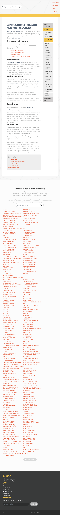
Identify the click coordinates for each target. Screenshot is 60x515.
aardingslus (27, 241)
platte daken (27, 298)
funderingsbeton (28, 251)
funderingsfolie (8, 251)
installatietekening (9, 374)
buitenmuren (7, 270)
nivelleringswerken (9, 234)
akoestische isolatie (9, 296)
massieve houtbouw (9, 287)
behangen (26, 410)
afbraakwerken (8, 230)
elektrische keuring (29, 376)
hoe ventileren (28, 323)
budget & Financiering (30, 215)
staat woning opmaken (10, 224)
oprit (24, 447)
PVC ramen (6, 340)
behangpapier (7, 410)
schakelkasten (8, 370)
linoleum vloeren (48, 51)
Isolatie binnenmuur (29, 291)
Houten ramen (8, 342)
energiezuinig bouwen (10, 219)
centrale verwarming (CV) (11, 345)
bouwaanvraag (8, 215)
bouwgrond (27, 209)
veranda (25, 343)
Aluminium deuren (9, 334)
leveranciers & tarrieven (11, 379)
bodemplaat (7, 253)
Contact (54, 12)
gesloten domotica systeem (32, 389)
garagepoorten (8, 343)
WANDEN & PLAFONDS (47, 25)
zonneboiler (27, 347)
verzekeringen (27, 221)
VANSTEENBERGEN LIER (29, 451)
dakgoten (26, 319)
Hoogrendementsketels (31, 359)
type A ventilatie (28, 325)
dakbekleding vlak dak (30, 306)
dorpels (6, 272)
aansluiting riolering (30, 258)
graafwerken (27, 236)
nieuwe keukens (8, 432)
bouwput (6, 238)
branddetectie (8, 396)
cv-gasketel (26, 357)
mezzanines (26, 428)
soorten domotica (9, 385)
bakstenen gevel (8, 275)
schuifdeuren (27, 334)
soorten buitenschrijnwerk (32, 328)
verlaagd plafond (29, 404)
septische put (27, 243)
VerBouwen (27, 201)
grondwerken (27, 230)
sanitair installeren (29, 355)
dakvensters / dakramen (11, 321)
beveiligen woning (9, 398)
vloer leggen (12, 164)
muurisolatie (27, 292)
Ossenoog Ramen (28, 340)
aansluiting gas (28, 260)
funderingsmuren (29, 253)
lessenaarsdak (27, 300)
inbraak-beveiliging (9, 394)
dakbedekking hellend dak (32, 302)
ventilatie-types (8, 325)
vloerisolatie (12, 160)
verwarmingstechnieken (31, 345)
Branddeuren (27, 330)
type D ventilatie (8, 328)
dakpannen (7, 319)
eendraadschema (9, 372)
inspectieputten (8, 241)
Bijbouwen (55, 5)
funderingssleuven (9, 247)
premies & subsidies (9, 222)
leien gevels (7, 281)
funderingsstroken (9, 249)
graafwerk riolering (10, 239)
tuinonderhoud (28, 444)
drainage (6, 236)
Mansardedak (27, 311)
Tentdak (6, 309)
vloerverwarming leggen (31, 362)
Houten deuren (28, 336)
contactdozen (27, 374)
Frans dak (6, 317)
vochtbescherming (29, 257)
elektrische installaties (11, 368)
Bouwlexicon (6, 495)
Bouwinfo (6, 493)
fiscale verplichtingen (30, 222)
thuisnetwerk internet (30, 381)
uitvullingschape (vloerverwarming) (20, 56)
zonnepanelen (27, 379)
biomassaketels (8, 349)
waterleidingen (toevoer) (31, 353)
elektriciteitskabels (29, 370)
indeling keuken (8, 430)
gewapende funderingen (31, 245)
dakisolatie (26, 294)
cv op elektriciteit (29, 360)
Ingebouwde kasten (9, 427)
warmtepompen (8, 347)
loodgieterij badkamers (11, 436)
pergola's (26, 445)
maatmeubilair (8, 428)
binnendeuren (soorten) (31, 423)
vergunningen (8, 226)
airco (5, 351)
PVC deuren (7, 336)
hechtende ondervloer (16, 50)
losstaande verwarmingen (12, 362)
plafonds (6, 404)
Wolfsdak (26, 308)
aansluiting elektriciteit (11, 262)
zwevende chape (15, 54)
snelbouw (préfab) (9, 291)
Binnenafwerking (8, 491)
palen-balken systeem (30, 287)
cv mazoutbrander (9, 359)
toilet (5, 357)
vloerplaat (6, 264)
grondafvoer (27, 234)
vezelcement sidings (10, 283)
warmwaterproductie (30, 364)
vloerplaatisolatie (29, 266)
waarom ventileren (9, 323)
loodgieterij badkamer (10, 364)
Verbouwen (55, 2)
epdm (24, 304)
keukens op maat (28, 427)
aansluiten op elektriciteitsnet (13, 366)
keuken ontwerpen (29, 430)
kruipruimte (7, 255)
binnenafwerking (47, 201)
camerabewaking (8, 400)
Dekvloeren (48, 40)
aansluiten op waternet (31, 351)
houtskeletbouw (28, 285)
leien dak (6, 308)
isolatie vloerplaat (29, 264)
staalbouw (6, 289)
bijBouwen (36, 201)
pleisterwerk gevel (29, 279)
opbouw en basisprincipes (11, 381)
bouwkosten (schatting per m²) (13, 217)
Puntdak (25, 313)
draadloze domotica (10, 389)
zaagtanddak (27, 317)
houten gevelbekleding (31, 283)
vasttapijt (48, 76)
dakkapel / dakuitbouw (30, 321)
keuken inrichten (9, 434)
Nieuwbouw (26, 224)
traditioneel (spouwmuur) (12, 285)
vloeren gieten (13, 165)
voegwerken (7, 279)
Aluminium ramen (9, 338)
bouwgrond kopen (29, 211)
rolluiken (26, 342)
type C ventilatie (28, 326)
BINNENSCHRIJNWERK (48, 99)
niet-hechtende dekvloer (17, 52)
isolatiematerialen (9, 292)
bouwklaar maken (29, 232)
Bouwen (18, 201)
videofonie (26, 391)
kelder (25, 255)
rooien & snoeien (8, 445)
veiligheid (26, 377)
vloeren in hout (48, 68)
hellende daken (8, 300)
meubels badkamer (29, 440)
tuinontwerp (27, 442)
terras (5, 447)
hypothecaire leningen (11, 221)
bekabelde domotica (29, 387)
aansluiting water (9, 260)
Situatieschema (28, 372)
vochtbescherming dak (30, 309)
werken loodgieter (9, 353)
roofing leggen (8, 304)
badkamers (26, 436)
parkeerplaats (8, 449)
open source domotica (10, 387)
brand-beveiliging (29, 393)
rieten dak (6, 315)
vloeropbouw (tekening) (16, 162)
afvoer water (7, 355)
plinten (25, 425)
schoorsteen (7, 274)
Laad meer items (29, 459)
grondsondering (9, 232)
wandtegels (7, 408)
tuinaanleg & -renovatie (11, 444)
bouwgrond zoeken (9, 211)
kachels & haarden (29, 349)
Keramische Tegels (48, 73)
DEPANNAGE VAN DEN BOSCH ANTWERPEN (16, 453)
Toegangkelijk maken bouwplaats (14, 228)
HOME (5, 209)
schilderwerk (27, 408)
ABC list (10, 201)
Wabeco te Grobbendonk (31, 449)
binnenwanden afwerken (31, 406)
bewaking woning (29, 396)
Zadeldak (6, 311)
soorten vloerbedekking (48, 57)
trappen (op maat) (9, 425)
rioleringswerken (29, 239)
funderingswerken (9, 245)
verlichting (7, 376)
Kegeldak (6, 313)
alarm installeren (29, 398)
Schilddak (26, 315)
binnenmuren (7, 402)
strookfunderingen (29, 247)
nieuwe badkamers (9, 438)
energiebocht (27, 249)
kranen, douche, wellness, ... (12, 442)
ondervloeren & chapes (48, 46)
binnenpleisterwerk (9, 406)
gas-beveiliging (28, 394)
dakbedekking (7, 302)
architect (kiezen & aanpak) (12, 213)
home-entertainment (10, 393)
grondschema (27, 368)
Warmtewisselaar (9, 377)
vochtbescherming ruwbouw (13, 277)
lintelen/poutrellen (29, 272)
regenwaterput (8, 243)
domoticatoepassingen (30, 385)
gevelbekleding (28, 281)
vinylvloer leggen (48, 85)
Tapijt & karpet (47, 95)
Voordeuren (27, 332)
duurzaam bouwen (29, 219)
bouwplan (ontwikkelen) (31, 213)
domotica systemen (29, 383)
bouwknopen (27, 274)
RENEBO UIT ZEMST (8, 455)
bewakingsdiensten (29, 400)
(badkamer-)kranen (29, 438)
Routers (6, 383)
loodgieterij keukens (30, 434)
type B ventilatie (8, 326)
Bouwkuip (26, 238)
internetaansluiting (29, 262)
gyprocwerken (28, 402)
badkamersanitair (9, 440)
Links (53, 8)
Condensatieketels (9, 360)
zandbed (6, 266)
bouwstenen (27, 268)
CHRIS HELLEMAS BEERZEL (10, 451)
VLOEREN (47, 29)
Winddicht (26, 296)
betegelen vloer (13, 167)
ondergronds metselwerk (12, 258)
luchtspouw (27, 270)
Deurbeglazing (8, 330)
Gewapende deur (8, 332)
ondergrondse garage (11, 257)
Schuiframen (27, 338)
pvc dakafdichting (9, 306)
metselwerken (8, 268)
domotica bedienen (9, 391)
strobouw (26, 289)
